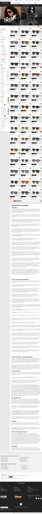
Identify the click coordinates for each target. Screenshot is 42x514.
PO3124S (33, 312)
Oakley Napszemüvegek (4, 458)
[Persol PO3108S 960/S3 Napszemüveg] (37, 117)
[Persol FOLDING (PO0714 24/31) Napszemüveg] (26, 53)
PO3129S (19, 342)
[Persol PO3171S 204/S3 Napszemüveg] (15, 128)
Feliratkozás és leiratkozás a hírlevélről (33, 489)
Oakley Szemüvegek (3, 466)
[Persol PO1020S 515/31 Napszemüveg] (26, 64)
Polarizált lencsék (4, 121)
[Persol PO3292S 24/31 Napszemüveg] (37, 53)
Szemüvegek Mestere (23, 442)
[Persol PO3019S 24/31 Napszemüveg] (26, 31)
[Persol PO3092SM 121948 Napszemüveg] (37, 149)
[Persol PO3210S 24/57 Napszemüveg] (26, 106)
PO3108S (16, 351)
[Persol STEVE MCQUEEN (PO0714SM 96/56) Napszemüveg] (15, 42)
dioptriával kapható (4, 120)
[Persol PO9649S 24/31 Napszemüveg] (15, 117)
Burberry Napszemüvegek (23, 461)
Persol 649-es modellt (23, 229)
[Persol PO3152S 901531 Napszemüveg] (37, 31)
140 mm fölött (4, 51)
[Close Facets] (5, 26)
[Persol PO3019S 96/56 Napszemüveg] (26, 171)
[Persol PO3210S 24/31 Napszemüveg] (15, 182)
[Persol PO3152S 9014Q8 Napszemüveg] (15, 106)
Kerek (2, 91)
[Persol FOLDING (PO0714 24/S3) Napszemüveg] (15, 85)
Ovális (2, 76)
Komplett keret (4, 84)
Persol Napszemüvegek (4, 459)
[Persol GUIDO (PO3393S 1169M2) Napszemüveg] (15, 149)
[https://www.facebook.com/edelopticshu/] (36, 498)
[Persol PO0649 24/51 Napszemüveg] (37, 74)
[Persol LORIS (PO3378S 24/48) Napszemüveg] (37, 106)
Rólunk (1, 487)
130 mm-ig (4, 47)
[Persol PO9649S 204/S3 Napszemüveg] (15, 139)
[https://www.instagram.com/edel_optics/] (38, 498)
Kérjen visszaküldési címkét (18, 490)
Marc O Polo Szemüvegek (4, 468)
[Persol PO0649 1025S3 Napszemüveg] (26, 192)
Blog (28, 490)
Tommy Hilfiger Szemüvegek (25, 468)
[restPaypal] (5, 496)
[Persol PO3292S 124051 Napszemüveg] (26, 128)
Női (2, 34)
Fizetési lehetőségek (17, 488)
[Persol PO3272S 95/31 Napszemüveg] (26, 149)
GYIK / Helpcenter (30, 488)
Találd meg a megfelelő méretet (4, 56)
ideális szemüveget (26, 433)
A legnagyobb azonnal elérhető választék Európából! (7, 0)
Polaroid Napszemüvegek (4, 461)
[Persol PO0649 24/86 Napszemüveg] (15, 74)
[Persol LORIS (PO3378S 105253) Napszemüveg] (37, 160)
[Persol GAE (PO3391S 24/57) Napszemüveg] (37, 128)
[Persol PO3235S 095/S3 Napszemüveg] (37, 139)
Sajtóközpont (2, 488)
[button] (5, 3)
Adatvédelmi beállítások (3, 489)
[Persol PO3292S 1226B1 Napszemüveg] (26, 85)
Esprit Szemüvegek (23, 469)
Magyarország (38, 0)
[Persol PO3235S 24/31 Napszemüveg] (37, 171)
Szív (2, 88)
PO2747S (12, 332)
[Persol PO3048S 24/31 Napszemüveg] (15, 96)
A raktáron (3, 60)
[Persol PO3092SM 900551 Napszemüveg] (26, 139)
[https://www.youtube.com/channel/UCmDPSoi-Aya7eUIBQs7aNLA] (40, 498)
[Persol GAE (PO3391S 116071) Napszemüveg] (37, 64)
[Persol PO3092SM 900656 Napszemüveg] (37, 96)
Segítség (29, 487)
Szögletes (3, 92)
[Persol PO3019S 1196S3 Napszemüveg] (26, 96)
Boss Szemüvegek (23, 467)
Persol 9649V (17, 288)
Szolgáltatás (16, 487)
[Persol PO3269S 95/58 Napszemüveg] (15, 160)
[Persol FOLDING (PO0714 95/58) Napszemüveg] (15, 171)
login (29, 3)
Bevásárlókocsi (35, 3)
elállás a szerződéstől (4, 507)
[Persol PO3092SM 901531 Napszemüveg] (37, 42)
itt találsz (18, 478)
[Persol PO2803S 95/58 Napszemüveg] (26, 117)
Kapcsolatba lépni (2, 490)
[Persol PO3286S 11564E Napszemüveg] (37, 182)
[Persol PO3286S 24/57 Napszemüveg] (26, 74)
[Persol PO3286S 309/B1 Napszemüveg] (37, 192)
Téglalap (3, 69)
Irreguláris (3, 75)
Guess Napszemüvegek (23, 459)
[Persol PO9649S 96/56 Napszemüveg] (15, 192)
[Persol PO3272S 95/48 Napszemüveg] (15, 64)
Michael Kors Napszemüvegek (24, 458)
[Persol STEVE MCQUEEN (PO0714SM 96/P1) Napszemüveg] (26, 42)
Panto (2, 72)
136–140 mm (4, 50)
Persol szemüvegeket (16, 264)
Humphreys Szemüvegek (4, 467)
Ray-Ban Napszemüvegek (4, 457)
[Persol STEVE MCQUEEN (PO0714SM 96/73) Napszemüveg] (26, 182)
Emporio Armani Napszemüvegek (24, 457)
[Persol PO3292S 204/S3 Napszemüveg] (26, 160)
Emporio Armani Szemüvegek (5, 469)
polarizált (13, 410)
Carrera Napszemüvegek (4, 460)
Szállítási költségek (16, 489)
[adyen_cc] (1, 496)
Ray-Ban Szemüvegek (4, 465)
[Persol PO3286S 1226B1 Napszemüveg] (37, 85)
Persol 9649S (13, 288)
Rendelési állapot (30, 491)
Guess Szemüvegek (24, 466)
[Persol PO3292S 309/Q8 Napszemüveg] (15, 31)
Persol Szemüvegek (24, 465)
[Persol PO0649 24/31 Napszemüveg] (15, 53)
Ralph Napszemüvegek (23, 460)
